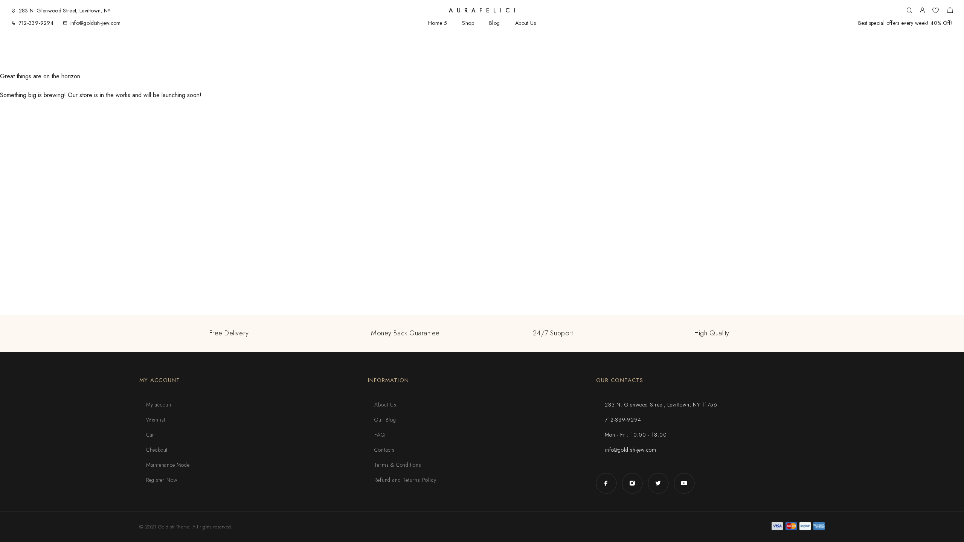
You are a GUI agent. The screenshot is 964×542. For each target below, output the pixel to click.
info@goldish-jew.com (95, 23)
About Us (525, 23)
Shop (468, 23)
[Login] (922, 11)
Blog (494, 23)
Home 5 (437, 23)
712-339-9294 (36, 23)
